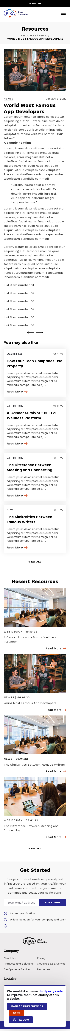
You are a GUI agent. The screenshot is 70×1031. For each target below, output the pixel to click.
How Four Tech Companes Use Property (34, 363)
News (10, 510)
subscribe (53, 902)
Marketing (14, 354)
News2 (43, 35)
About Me (10, 957)
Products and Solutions (19, 963)
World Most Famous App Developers (30, 703)
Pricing (41, 957)
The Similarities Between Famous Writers (29, 519)
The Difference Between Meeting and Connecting (29, 467)
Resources (28, 35)
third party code (50, 991)
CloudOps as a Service (51, 963)
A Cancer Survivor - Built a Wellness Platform (31, 415)
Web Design (15, 406)
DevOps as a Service (17, 969)
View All (34, 561)
